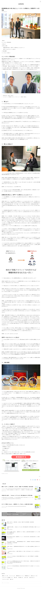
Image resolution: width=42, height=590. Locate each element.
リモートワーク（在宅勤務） (7, 577)
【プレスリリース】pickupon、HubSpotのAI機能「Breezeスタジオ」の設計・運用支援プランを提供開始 (22, 556)
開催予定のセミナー (19, 575)
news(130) (6, 473)
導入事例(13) (3, 473)
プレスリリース (5, 579)
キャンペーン (12, 575)
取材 (11, 579)
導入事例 (20, 577)
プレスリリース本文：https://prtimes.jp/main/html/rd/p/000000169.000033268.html (14, 506)
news (26, 577)
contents (21, 4)
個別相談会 (27, 575)
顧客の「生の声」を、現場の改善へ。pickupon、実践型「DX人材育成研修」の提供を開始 (17, 486)
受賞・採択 (31, 577)
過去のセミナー (34, 575)
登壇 (15, 577)
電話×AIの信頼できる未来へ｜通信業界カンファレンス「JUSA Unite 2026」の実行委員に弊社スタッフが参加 (23, 536)
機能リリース (5, 575)
